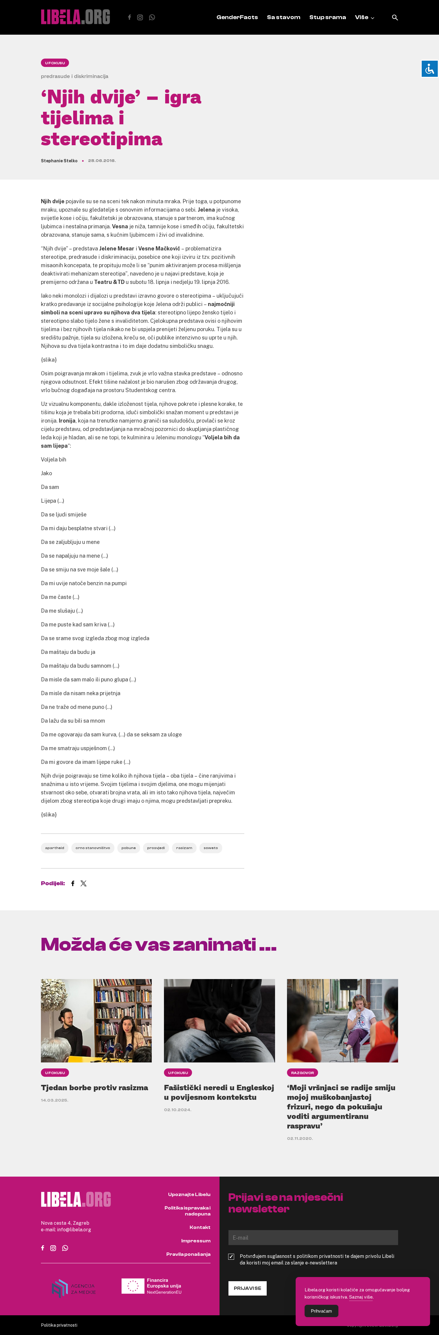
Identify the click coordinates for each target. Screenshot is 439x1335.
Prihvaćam (321, 1310)
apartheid (54, 848)
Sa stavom (283, 17)
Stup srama (327, 17)
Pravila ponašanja (188, 1254)
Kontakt (200, 1227)
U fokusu (55, 63)
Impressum (196, 1241)
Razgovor (302, 1073)
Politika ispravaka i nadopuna (188, 1211)
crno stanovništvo (93, 848)
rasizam (184, 848)
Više (361, 17)
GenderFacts (237, 17)
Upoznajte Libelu (189, 1194)
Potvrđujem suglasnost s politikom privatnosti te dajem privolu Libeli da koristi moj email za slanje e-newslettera (317, 1259)
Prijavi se (247, 1288)
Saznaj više (361, 1296)
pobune (129, 848)
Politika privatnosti (59, 1325)
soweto (211, 848)
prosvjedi (156, 848)
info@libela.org (74, 1229)
